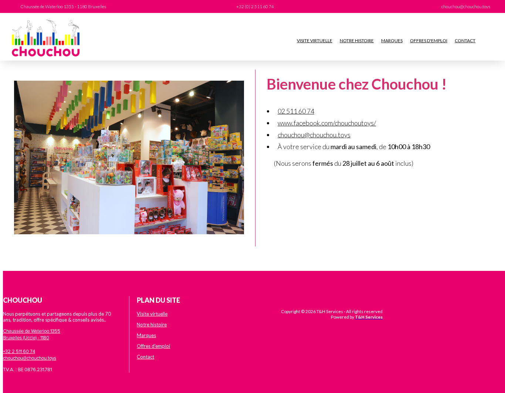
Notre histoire (357, 40)
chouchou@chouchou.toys (314, 135)
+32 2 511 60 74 (19, 351)
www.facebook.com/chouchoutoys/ (327, 123)
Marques (392, 40)
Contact (465, 40)
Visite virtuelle (314, 40)
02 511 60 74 (296, 111)
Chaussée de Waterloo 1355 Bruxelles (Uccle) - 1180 (31, 334)
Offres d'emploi (428, 40)
